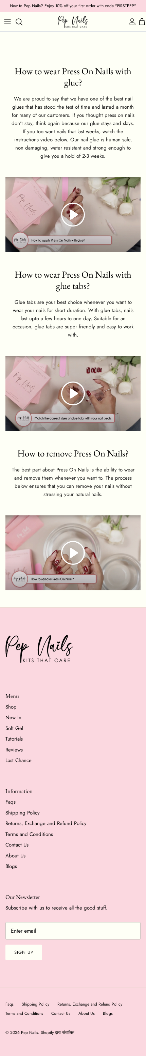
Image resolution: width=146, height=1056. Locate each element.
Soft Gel (14, 728)
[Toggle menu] (7, 21)
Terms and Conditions (29, 834)
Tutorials (14, 739)
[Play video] (73, 214)
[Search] (22, 21)
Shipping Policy (22, 813)
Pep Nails (29, 1032)
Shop (11, 707)
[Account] (130, 21)
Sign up (23, 952)
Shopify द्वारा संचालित (57, 1032)
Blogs (11, 866)
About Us (15, 855)
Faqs (10, 802)
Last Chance (18, 760)
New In (13, 717)
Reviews (14, 750)
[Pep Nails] (73, 22)
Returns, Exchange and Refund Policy (46, 823)
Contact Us (17, 845)
